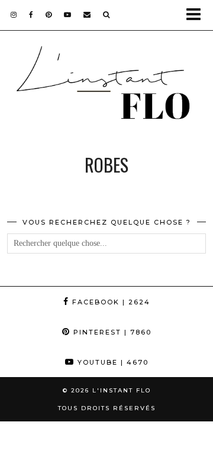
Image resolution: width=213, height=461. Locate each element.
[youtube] (68, 14)
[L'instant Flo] (106, 86)
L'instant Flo (121, 390)
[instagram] (14, 14)
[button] (197, 15)
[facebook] (31, 14)
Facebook (109, 302)
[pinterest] (49, 14)
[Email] (87, 14)
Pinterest (110, 332)
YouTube (112, 362)
